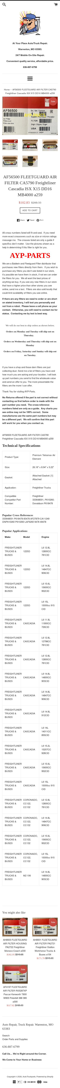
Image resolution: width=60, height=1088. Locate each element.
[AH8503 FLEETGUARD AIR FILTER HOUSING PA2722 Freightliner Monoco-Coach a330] (15, 927)
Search (6, 1035)
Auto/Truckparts (29, 1076)
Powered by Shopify (44, 1076)
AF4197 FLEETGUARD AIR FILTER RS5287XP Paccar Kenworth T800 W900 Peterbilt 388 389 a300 (15, 994)
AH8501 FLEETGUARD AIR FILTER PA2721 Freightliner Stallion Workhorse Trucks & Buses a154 (45, 947)
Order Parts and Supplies (15, 1039)
